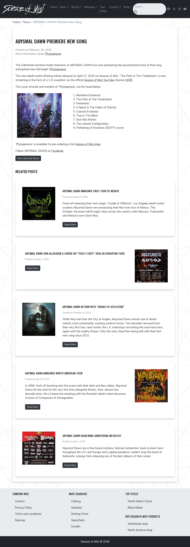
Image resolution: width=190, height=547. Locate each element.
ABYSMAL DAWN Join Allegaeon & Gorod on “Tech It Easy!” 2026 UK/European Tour (75, 253)
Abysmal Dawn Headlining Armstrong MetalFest (91, 436)
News (26, 22)
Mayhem (76, 507)
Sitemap (20, 520)
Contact (20, 501)
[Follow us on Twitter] (174, 9)
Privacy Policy (23, 507)
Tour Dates (103, 9)
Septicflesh (78, 520)
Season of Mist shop (87, 144)
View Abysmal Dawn (28, 158)
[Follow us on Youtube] (185, 9)
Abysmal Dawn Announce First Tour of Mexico (90, 191)
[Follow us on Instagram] (179, 9)
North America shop (140, 530)
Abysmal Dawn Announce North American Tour (54, 373)
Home (53, 7)
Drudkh (75, 526)
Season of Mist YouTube (99, 80)
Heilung (76, 501)
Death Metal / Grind (140, 501)
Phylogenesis (53, 54)
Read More (70, 224)
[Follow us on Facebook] (169, 9)
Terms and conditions (28, 514)
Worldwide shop (138, 523)
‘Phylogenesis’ (57, 69)
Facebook (57, 151)
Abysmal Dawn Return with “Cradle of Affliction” (93, 307)
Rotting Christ (79, 514)
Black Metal (135, 507)
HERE (129, 80)
